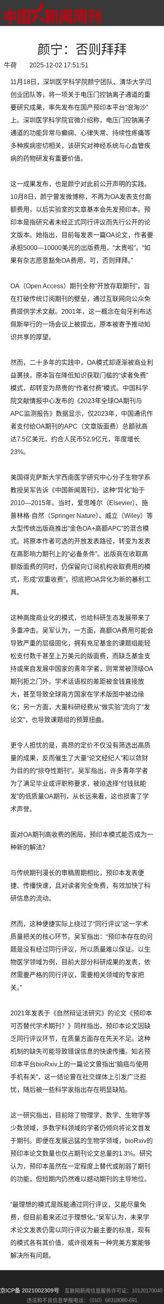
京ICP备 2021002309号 (29, 1290)
